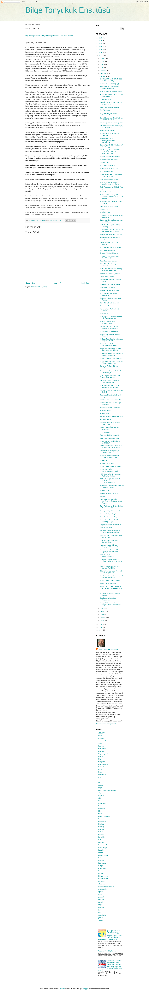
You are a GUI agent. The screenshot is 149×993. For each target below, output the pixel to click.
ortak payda (102, 889)
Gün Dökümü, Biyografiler (109, 206)
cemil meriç (102, 774)
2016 (101, 624)
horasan (101, 834)
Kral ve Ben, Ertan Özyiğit (109, 331)
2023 (101, 38)
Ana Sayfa (57, 283)
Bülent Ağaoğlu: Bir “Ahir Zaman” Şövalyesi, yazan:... (111, 146)
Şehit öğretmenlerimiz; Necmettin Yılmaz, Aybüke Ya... (111, 362)
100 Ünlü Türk (105, 212)
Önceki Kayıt (84, 283)
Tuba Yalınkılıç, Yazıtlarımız (109, 159)
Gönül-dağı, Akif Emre (107, 192)
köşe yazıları (102, 863)
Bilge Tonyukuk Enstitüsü (67, 10)
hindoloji (101, 829)
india (100, 840)
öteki (100, 894)
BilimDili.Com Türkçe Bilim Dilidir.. (111, 400)
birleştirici (101, 761)
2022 (101, 41)
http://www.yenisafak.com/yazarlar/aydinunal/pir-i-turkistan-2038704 (49, 36)
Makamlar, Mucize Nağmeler (110, 284)
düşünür (101, 795)
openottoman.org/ (106, 99)
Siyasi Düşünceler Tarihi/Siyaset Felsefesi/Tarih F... (111, 175)
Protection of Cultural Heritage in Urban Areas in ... (111, 95)
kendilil (100, 853)
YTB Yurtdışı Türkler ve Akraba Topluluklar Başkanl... (110, 475)
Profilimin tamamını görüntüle (106, 724)
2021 (101, 44)
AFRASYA (101, 733)
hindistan (101, 824)
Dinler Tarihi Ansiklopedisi (107, 790)
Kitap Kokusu (104, 490)
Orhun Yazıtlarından (107, 306)
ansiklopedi (102, 741)
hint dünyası (102, 832)
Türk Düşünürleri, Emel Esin (109, 303)
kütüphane (102, 868)
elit (99, 800)
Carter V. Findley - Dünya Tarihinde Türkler (109, 367)
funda (100, 813)
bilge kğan (101, 751)
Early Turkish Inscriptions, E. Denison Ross (110, 451)
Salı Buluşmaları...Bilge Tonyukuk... (108, 599)
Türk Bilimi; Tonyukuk (107, 165)
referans (101, 899)
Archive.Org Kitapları (107, 463)
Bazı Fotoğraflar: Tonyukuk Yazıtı (111, 91)
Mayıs (103, 608)
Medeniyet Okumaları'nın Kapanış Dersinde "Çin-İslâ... (112, 486)
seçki (100, 905)
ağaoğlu (101, 738)
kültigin (100, 866)
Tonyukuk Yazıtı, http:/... (108, 261)
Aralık (103, 58)
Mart (102, 614)
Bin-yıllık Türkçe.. (106, 419)
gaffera (62, 989)
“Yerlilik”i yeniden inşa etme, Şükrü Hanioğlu (109, 257)
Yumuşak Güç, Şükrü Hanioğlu (110, 511)
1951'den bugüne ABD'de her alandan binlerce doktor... (110, 183)
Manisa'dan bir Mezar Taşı (109, 168)
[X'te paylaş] (70, 220)
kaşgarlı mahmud (104, 845)
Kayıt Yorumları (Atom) (39, 287)
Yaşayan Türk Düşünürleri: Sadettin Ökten (109, 541)
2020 (101, 47)
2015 (101, 627)
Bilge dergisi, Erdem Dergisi (109, 179)
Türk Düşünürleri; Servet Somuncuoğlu (108, 114)
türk (99, 910)
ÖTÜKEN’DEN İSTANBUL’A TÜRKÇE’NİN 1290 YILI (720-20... (111, 561)
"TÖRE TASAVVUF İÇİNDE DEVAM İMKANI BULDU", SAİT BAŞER (111, 196)
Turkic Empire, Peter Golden (110, 581)
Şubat (103, 617)
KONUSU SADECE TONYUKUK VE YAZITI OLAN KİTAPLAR (111, 447)
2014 (101, 630)
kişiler (100, 858)
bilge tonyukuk (103, 754)
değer (100, 787)
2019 (101, 50)
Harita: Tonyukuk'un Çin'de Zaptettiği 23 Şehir (109, 521)
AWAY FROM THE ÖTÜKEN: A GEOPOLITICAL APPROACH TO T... (111, 588)
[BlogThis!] (68, 220)
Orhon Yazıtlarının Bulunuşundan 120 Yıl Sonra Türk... (111, 221)
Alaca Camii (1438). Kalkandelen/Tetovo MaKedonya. (107, 140)
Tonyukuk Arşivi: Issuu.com (109, 290)
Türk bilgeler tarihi (106, 171)
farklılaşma (102, 806)
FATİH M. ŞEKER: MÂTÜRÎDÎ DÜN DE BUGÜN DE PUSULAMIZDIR (110, 151)
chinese (101, 780)
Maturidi (101, 873)
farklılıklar (101, 808)
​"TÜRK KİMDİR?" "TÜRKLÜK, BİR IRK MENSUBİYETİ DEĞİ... (111, 230)
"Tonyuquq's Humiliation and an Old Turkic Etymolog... (111, 317)
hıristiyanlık (102, 821)
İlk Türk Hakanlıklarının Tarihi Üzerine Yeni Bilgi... (110, 567)
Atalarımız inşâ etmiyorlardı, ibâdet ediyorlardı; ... (109, 87)
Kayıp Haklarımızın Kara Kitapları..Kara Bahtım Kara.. (111, 604)
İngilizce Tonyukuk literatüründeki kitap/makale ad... (111, 340)
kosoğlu (101, 860)
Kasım (103, 61)
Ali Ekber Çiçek (105, 209)
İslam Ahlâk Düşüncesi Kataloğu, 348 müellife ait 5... (111, 126)
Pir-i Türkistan (105, 110)
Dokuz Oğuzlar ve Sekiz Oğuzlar (111, 123)
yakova (100, 918)
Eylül (102, 67)
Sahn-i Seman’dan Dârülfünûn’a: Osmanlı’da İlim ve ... (111, 119)
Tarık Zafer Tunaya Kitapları (109, 107)
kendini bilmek (103, 855)
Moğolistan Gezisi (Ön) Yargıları (111, 234)
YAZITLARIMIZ (105, 432)
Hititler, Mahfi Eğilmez (107, 130)
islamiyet (101, 842)
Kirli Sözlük (104, 314)
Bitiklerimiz (103, 460)
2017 (101, 56)
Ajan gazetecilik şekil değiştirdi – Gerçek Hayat (111, 372)
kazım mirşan (103, 847)
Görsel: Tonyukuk (106, 528)
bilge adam (102, 748)
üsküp (100, 912)
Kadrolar (103, 496)
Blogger (85, 989)
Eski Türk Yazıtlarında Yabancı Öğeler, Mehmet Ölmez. (110, 551)
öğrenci (100, 892)
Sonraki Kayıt (30, 283)
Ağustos (104, 70)
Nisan (103, 611)
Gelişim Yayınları (104, 816)
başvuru (101, 746)
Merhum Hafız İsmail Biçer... (110, 493)
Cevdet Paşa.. (105, 162)
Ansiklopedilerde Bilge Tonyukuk (111, 358)
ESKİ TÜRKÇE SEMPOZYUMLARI (107, 555)
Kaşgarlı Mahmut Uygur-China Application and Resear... (110, 349)
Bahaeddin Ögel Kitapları (108, 514)
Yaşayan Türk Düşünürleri (107, 951)
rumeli (100, 902)
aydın (100, 743)
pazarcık (101, 897)
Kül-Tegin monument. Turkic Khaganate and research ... (110, 386)
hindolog (101, 827)
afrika (100, 735)
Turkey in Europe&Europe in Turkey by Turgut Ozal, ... (110, 456)
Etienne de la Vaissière (108, 583)
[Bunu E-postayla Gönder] (66, 220)
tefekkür (101, 907)
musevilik (101, 881)
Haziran (103, 76)
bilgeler (100, 756)
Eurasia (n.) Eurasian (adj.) (109, 84)
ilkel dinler (101, 837)
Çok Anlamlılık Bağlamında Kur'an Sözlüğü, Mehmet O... (111, 354)
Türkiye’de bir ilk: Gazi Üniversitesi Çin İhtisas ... (109, 345)
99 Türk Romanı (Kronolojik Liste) (111, 416)
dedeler (101, 785)
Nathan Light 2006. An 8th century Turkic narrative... (109, 327)
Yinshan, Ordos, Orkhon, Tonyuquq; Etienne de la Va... (111, 546)
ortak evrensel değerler (106, 886)
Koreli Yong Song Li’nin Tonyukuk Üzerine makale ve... (111, 577)
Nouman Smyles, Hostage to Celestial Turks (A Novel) (110, 531)
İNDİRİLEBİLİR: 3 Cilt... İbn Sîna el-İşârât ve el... (111, 103)
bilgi (99, 759)
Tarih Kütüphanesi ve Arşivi (109, 438)
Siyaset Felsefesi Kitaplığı (109, 253)
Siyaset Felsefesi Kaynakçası (110, 156)
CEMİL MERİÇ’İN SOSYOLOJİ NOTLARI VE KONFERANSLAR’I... (110, 480)
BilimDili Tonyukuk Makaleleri (110, 407)
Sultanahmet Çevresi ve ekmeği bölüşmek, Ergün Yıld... (111, 269)
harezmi (101, 819)
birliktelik (101, 767)
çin (99, 782)
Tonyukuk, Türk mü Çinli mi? (110, 273)
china (100, 777)
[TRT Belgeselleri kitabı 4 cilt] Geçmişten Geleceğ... (110, 376)
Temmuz (104, 73)
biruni (100, 769)
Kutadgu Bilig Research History (111, 466)
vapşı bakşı (102, 915)
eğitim (100, 798)
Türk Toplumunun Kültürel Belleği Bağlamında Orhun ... (111, 507)
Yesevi (100, 920)
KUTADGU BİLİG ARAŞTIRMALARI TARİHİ (109, 470)
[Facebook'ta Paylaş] (73, 220)
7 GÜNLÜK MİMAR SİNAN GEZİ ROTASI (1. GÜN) (111, 80)
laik (99, 871)
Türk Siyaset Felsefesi (107, 250)
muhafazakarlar (103, 879)
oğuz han (101, 884)
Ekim (102, 64)
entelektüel (102, 803)
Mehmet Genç (103, 876)
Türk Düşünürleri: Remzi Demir (111, 247)
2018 (101, 53)
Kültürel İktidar (105, 413)
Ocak (103, 620)
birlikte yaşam (103, 764)
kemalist (101, 850)
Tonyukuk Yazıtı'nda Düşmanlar (111, 517)
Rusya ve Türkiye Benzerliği (109, 435)
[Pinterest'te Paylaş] (75, 220)
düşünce (101, 793)
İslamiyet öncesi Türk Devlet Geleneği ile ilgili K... (110, 381)
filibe (99, 811)
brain (100, 772)
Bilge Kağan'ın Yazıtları (108, 287)
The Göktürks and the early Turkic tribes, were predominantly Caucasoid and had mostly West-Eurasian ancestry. (110, 965)
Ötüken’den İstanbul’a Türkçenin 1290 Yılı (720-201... (111, 572)
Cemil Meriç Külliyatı (107, 276)
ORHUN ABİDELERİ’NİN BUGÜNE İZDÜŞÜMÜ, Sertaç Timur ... (111, 501)
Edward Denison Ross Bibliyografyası (107, 322)
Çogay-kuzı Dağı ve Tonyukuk (110, 524)
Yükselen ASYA (105, 410)
